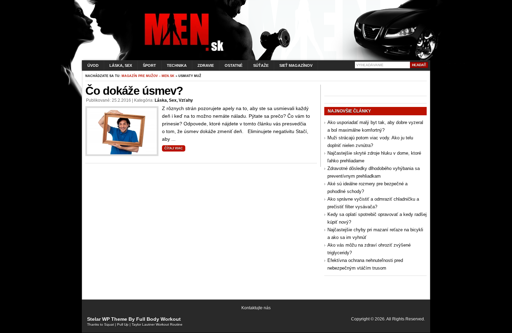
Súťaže (261, 65)
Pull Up (123, 324)
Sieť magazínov (295, 65)
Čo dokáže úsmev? (134, 90)
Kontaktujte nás (256, 307)
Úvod (93, 65)
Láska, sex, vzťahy (174, 100)
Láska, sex (120, 65)
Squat (109, 324)
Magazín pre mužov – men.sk (148, 76)
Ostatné (233, 65)
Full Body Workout (158, 319)
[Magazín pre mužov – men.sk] (182, 51)
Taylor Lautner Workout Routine (157, 324)
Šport (149, 65)
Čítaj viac (173, 148)
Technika (177, 65)
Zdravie (205, 65)
